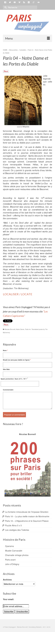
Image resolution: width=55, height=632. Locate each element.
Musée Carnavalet (13, 550)
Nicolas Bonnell (10, 329)
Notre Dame (20, 329)
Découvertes (13, 50)
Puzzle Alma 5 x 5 (13, 525)
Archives (7, 579)
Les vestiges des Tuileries (17, 529)
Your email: (8, 599)
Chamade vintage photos (16, 555)
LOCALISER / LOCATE (17, 294)
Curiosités (22, 50)
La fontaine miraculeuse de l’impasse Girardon (26, 511)
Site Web (6, 369)
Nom (5, 350)
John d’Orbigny (12, 564)
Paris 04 (28, 329)
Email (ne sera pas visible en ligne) (17, 360)
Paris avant (10, 559)
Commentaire (8, 390)
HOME (5, 50)
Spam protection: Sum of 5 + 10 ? (14, 379)
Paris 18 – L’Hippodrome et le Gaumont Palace (27, 520)
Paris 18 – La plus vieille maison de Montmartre (27, 516)
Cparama (9, 546)
